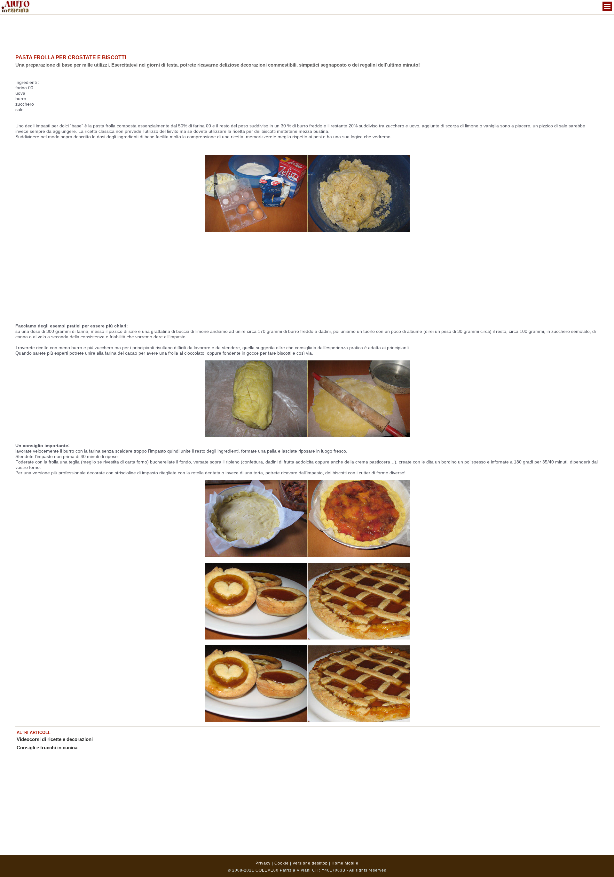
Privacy (263, 863)
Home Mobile (345, 863)
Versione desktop (310, 863)
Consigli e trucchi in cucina (47, 747)
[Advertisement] (307, 34)
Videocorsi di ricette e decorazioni (55, 739)
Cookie (281, 863)
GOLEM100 (267, 870)
